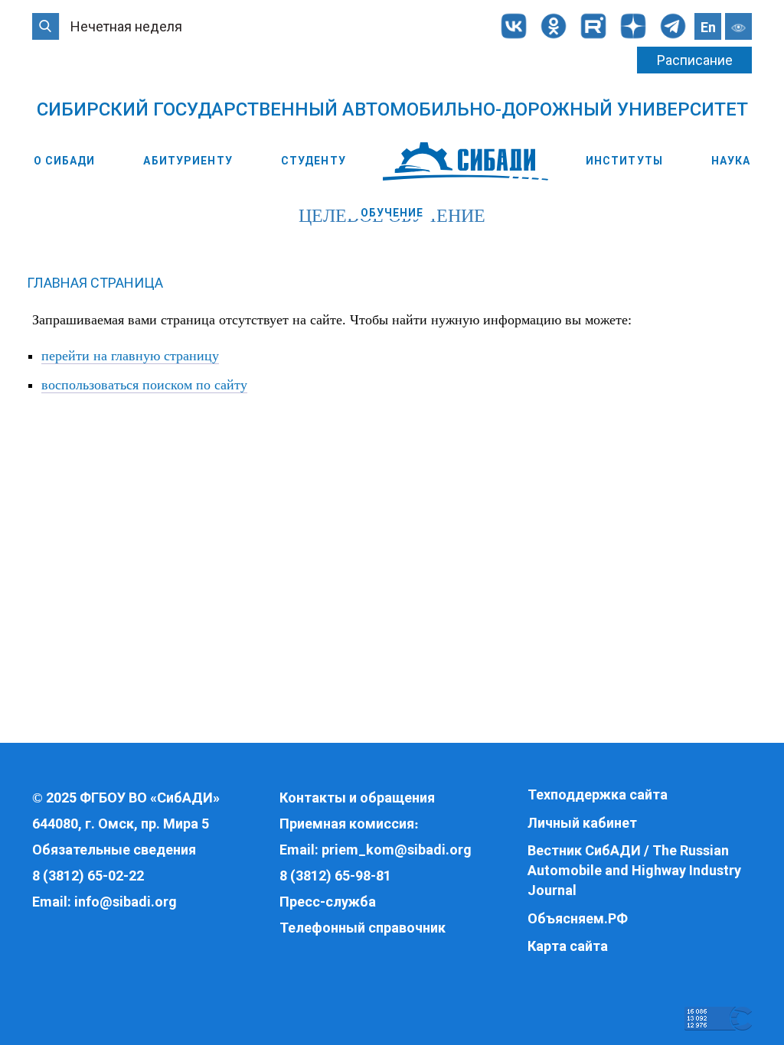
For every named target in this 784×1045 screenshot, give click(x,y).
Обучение (392, 213)
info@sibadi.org (125, 902)
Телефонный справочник (362, 928)
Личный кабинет (582, 823)
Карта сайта (568, 946)
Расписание (695, 60)
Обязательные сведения (114, 850)
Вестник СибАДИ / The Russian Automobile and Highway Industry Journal (634, 869)
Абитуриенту (187, 161)
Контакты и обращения (357, 797)
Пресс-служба (327, 902)
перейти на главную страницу (130, 355)
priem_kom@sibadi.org (397, 850)
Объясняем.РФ (578, 918)
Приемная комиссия (346, 823)
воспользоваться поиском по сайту (144, 384)
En (708, 27)
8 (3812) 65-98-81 (335, 876)
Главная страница (95, 283)
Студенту (313, 161)
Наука (731, 161)
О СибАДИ (65, 161)
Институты (624, 161)
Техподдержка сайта (598, 794)
